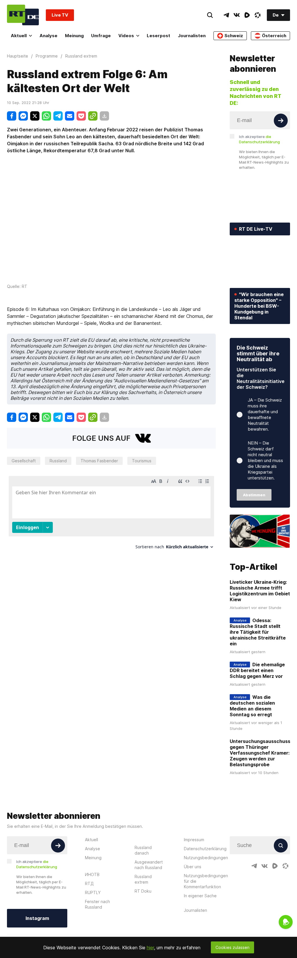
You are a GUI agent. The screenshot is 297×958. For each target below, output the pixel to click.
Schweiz (233, 35)
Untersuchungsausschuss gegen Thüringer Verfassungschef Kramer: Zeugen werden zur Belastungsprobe (260, 752)
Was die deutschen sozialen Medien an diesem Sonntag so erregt (252, 705)
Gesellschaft (24, 460)
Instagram (37, 918)
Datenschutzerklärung (205, 848)
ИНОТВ (92, 874)
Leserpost (158, 35)
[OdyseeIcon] (257, 15)
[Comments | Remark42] (111, 514)
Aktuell (19, 35)
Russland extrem (143, 879)
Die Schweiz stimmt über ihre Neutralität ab (258, 353)
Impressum (194, 839)
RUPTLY (93, 892)
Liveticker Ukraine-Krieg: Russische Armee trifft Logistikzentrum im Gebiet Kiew (260, 590)
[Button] (281, 121)
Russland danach (143, 850)
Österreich (274, 35)
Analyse (48, 35)
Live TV (60, 15)
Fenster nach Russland (97, 904)
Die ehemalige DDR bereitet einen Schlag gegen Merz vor (257, 670)
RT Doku (143, 891)
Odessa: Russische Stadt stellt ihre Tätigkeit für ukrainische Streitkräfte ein (258, 632)
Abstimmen (254, 495)
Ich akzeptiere (259, 139)
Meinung (74, 35)
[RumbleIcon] (247, 15)
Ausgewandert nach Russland (149, 864)
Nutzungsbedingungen (206, 857)
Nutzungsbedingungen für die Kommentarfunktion (206, 881)
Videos (126, 35)
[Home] (23, 15)
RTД (89, 883)
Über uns (192, 866)
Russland (58, 460)
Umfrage (101, 35)
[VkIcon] (236, 15)
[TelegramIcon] (226, 15)
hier (150, 947)
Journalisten (192, 35)
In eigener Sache (200, 895)
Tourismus (141, 460)
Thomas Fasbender (99, 460)
